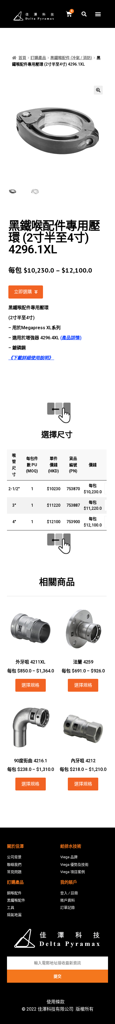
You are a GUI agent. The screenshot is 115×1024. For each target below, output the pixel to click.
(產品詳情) (71, 337)
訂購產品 (38, 58)
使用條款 (55, 1001)
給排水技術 (70, 846)
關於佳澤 (15, 846)
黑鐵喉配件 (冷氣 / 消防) (71, 58)
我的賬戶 (68, 882)
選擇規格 (30, 685)
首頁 (22, 58)
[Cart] (69, 14)
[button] (97, 14)
